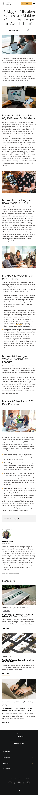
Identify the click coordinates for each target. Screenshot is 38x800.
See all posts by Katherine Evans (10, 573)
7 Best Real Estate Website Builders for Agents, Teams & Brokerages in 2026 (17, 709)
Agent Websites (17, 701)
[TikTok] (23, 782)
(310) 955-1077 (19, 736)
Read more (6, 628)
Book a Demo (19, 743)
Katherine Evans (7, 541)
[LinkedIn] (28, 782)
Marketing (25, 30)
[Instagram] (14, 782)
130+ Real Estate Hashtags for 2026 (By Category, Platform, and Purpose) (17, 615)
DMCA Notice (29, 778)
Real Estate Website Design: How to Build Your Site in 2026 (18, 661)
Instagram (24, 607)
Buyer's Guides (28, 701)
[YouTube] (19, 782)
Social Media (6, 610)
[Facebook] (10, 782)
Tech (4, 704)
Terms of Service (19, 778)
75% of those (21, 437)
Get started (26, 3)
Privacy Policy (9, 778)
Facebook (16, 607)
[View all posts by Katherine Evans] (6, 534)
